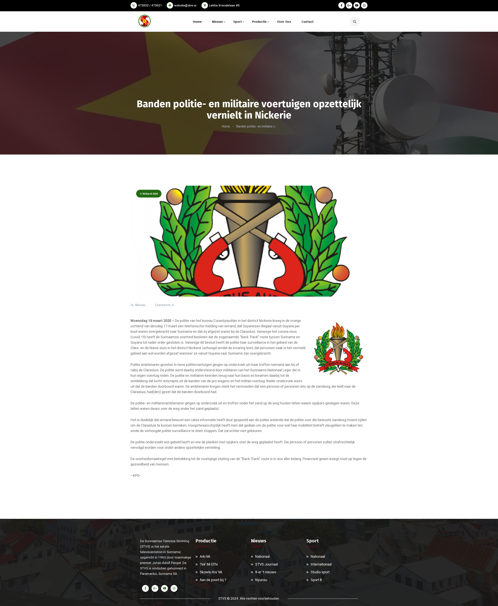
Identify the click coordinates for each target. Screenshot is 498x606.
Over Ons (284, 22)
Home (197, 22)
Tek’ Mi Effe (209, 564)
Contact (308, 22)
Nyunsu (261, 580)
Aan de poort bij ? (213, 580)
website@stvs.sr (185, 5)
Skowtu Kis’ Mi (211, 572)
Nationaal (262, 556)
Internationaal (321, 564)
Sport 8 (316, 580)
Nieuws (217, 22)
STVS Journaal (266, 564)
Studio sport (320, 572)
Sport (237, 22)
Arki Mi (205, 556)
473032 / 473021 (150, 5)
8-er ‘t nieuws (265, 572)
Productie (259, 22)
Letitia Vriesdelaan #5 (224, 5)
